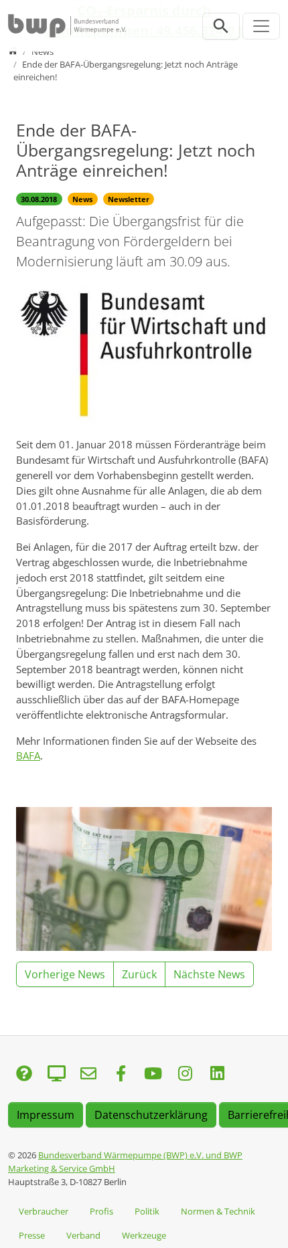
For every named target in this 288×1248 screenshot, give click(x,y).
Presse (32, 1235)
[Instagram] (185, 1074)
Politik (147, 1211)
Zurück (139, 974)
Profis (101, 1211)
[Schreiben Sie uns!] (24, 1074)
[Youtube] (153, 1074)
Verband (83, 1235)
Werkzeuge (144, 1235)
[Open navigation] (261, 26)
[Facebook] (120, 1074)
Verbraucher (43, 1211)
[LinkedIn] (217, 1074)
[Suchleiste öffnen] (221, 26)
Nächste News (209, 974)
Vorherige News (65, 974)
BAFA (28, 755)
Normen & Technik (218, 1211)
